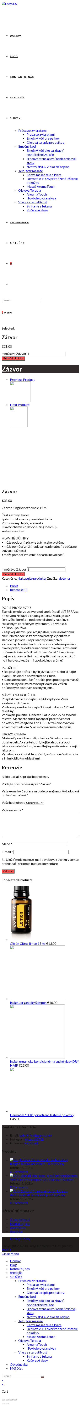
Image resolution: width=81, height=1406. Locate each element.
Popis (14, 586)
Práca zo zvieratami (32, 1281)
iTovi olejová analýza (41, 1348)
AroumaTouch (37, 1344)
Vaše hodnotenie (13, 802)
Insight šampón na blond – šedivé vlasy (37, 1164)
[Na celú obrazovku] (11, 1399)
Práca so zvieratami (41, 1284)
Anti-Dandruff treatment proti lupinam (37, 1195)
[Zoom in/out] (15, 1399)
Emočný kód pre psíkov (43, 1288)
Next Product (19, 405)
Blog (13, 1265)
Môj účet (16, 1368)
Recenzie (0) (18, 590)
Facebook (31, 1143)
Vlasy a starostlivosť (32, 1352)
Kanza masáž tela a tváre (44, 1325)
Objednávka (19, 1364)
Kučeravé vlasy (37, 1360)
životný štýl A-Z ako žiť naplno (48, 1317)
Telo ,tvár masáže (30, 1321)
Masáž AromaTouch (41, 1336)
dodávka (16, 1231)
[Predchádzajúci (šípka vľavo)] (3, 1403)
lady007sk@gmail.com (35, 1135)
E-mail (7, 852)
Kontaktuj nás (20, 1223)
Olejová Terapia (29, 1340)
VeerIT (6, 1250)
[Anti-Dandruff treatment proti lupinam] (39, 1191)
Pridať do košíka (13, 358)
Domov (15, 1261)
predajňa (16, 1272)
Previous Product (22, 379)
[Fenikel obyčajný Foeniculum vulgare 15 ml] (19, 426)
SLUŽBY (16, 1277)
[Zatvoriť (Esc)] (3, 1399)
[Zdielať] (7, 1399)
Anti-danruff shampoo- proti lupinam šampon (42, 1179)
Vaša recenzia (12, 810)
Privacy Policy (20, 1239)
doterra (64, 578)
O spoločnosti (20, 1219)
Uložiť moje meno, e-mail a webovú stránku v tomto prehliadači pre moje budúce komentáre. (40, 861)
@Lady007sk (34, 1139)
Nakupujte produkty (32, 578)
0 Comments (19, 1171)
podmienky (18, 1227)
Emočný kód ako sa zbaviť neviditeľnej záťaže (45, 1303)
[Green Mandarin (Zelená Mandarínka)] (20, 401)
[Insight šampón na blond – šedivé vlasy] (39, 1160)
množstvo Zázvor (14, 353)
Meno (7, 844)
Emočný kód (27, 1296)
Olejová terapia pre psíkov (45, 1292)
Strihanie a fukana (39, 1356)
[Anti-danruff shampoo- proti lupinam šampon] (43, 1175)
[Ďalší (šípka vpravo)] (7, 1403)
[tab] (44, 586)
